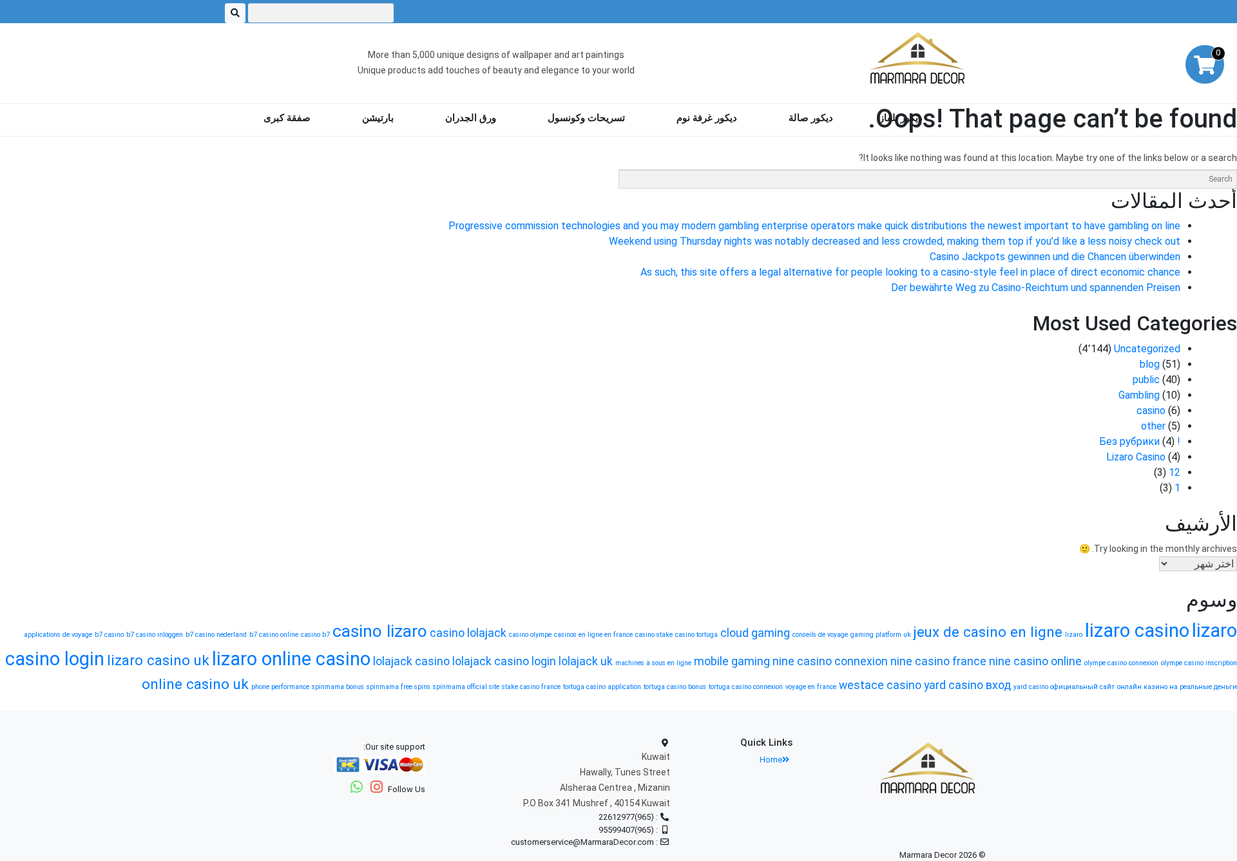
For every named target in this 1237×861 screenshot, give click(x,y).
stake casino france (531, 687)
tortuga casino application (602, 687)
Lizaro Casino (1135, 457)
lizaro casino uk (158, 660)
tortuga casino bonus (675, 687)
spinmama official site (466, 687)
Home (771, 759)
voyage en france (810, 687)
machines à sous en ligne (653, 663)
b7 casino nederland (216, 634)
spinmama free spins (398, 687)
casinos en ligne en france (593, 634)
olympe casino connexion (1121, 663)
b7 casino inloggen (154, 634)
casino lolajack (468, 633)
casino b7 (315, 634)
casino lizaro (379, 631)
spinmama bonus (338, 687)
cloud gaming (755, 633)
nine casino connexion (830, 661)
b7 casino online (273, 634)
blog (1150, 364)
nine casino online (1035, 661)
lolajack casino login (504, 661)
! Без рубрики (1139, 441)
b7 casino (109, 634)
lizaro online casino (291, 659)
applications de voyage (58, 634)
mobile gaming (732, 661)
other (1153, 426)
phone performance (280, 687)
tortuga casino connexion (746, 687)
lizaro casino (1137, 630)
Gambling (1139, 395)
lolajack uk (586, 661)
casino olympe (530, 634)
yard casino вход (967, 685)
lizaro (1073, 634)
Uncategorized (1147, 349)
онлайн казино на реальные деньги (1177, 687)
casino (1150, 410)
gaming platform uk (880, 634)
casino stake (654, 634)
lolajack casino (411, 661)
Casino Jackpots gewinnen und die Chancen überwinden (1055, 257)
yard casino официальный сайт (1064, 687)
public (1146, 380)
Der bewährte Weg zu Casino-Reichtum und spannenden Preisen (1035, 287)
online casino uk (195, 684)
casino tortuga (696, 634)
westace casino (880, 685)
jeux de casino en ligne (988, 631)
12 (1174, 472)
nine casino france (938, 661)
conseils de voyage (820, 634)
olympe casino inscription (1199, 663)
